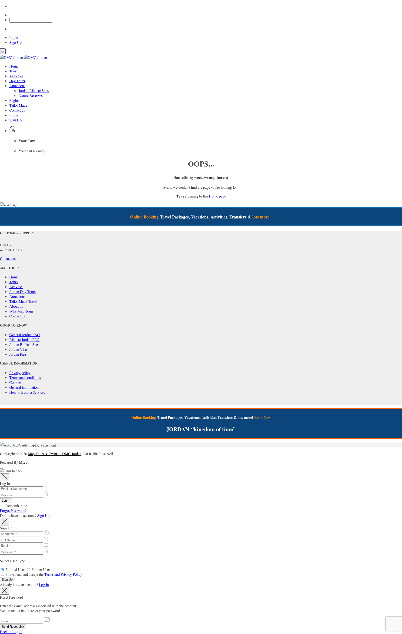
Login (13, 37)
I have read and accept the (43, 574)
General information (24, 387)
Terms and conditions (25, 377)
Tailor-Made (18, 105)
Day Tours (17, 80)
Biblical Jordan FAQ (24, 339)
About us (16, 306)
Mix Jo (24, 462)
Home (13, 66)
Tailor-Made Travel (23, 301)
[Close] (4, 477)
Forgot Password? (13, 510)
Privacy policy (19, 372)
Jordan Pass (18, 354)
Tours (13, 70)
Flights (14, 100)
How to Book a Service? (27, 392)
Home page (217, 196)
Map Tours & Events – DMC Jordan (54, 453)
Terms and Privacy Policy (63, 574)
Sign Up (15, 42)
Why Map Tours (21, 311)
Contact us (17, 110)
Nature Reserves (31, 95)
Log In (44, 584)
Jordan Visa (18, 349)
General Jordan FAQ (24, 334)
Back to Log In (11, 631)
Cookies (15, 382)
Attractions (17, 85)
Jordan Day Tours (22, 291)
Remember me (16, 505)
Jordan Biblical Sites (34, 90)
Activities (16, 75)
